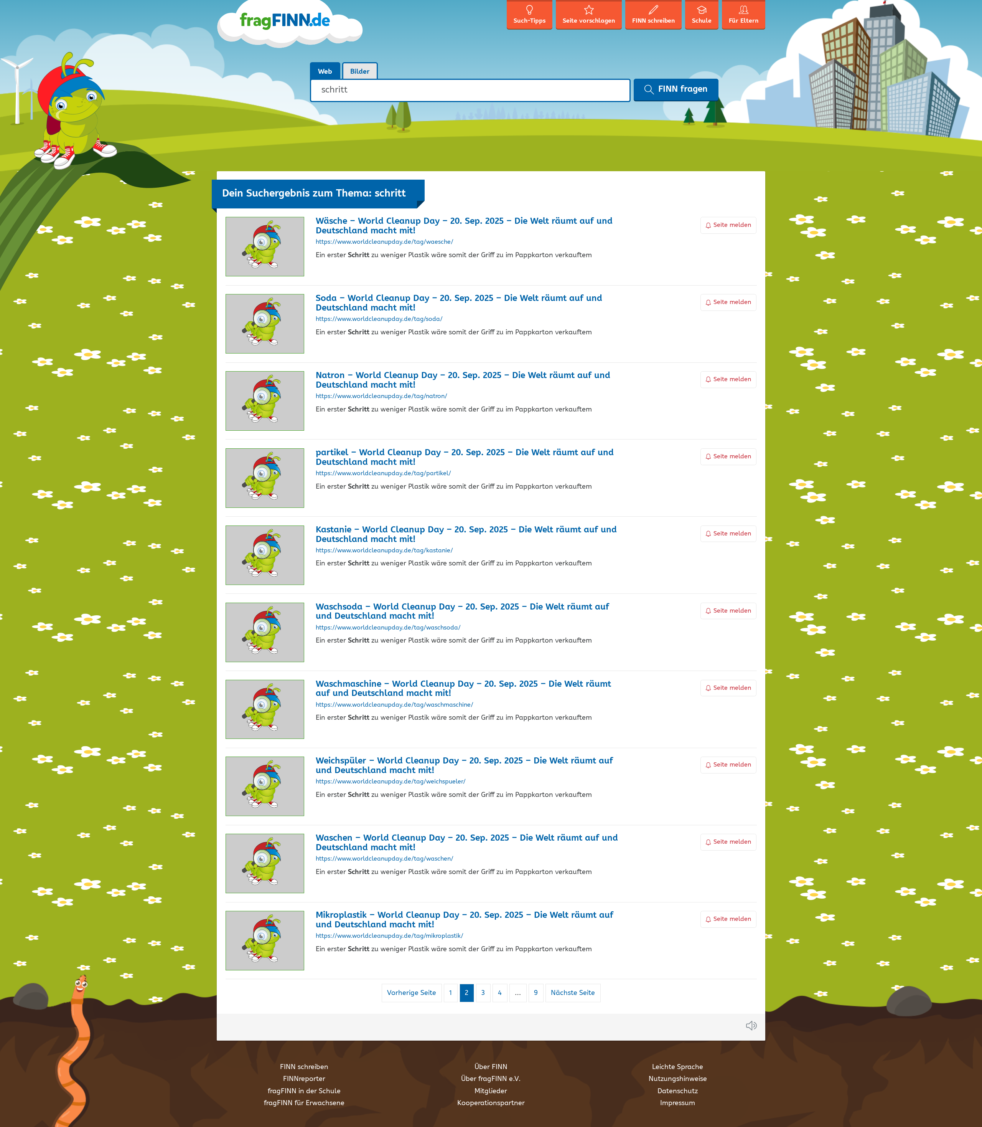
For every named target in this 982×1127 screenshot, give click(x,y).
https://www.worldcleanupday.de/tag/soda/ (379, 319)
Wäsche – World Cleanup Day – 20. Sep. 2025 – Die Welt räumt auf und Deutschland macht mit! (464, 226)
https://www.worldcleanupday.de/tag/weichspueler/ (391, 782)
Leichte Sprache (677, 1067)
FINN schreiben (304, 1067)
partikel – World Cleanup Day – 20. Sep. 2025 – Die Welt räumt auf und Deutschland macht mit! (465, 457)
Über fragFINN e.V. (491, 1079)
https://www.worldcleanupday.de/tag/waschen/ (384, 859)
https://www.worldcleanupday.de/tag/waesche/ (384, 242)
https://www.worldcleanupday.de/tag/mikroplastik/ (389, 936)
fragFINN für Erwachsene (304, 1103)
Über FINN (491, 1067)
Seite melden (732, 225)
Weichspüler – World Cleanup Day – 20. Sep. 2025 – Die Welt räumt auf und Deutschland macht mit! (464, 765)
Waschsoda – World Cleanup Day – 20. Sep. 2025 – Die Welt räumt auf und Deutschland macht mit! (462, 611)
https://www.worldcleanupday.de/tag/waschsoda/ (388, 628)
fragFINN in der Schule (304, 1091)
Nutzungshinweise (678, 1079)
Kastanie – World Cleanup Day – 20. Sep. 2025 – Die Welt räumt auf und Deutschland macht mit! (466, 534)
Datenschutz (677, 1091)
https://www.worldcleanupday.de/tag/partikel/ (383, 473)
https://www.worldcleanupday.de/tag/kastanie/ (384, 550)
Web (325, 71)
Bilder (360, 71)
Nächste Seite (573, 993)
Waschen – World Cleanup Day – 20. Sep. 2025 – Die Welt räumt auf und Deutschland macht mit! (467, 842)
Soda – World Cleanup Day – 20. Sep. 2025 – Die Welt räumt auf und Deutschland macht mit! (459, 303)
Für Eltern (743, 21)
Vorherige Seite (411, 993)
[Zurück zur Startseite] (290, 30)
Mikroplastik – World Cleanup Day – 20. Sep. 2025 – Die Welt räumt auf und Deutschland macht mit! (464, 920)
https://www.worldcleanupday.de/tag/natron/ (381, 396)
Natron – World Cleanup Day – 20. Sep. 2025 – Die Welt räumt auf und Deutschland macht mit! (463, 380)
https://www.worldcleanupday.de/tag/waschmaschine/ (394, 705)
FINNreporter (304, 1079)
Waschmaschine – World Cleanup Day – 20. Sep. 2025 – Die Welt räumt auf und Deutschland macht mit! (463, 689)
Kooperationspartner (491, 1103)
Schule (702, 21)
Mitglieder (491, 1091)
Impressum (677, 1103)
